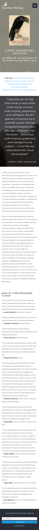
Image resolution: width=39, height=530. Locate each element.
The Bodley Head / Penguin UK (19, 84)
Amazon (17, 78)
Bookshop (9, 81)
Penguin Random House (23, 81)
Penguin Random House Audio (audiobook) (19, 90)
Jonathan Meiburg (12, 8)
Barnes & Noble (27, 78)
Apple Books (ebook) (19, 87)
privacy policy (19, 526)
